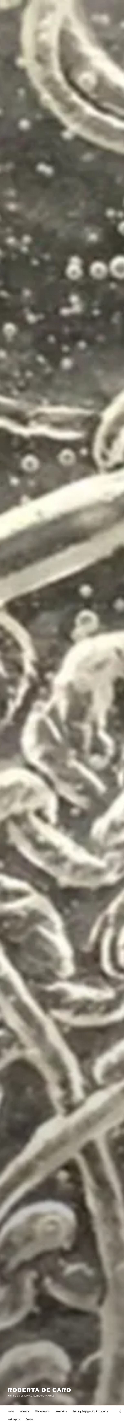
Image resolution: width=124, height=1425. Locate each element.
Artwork (59, 1411)
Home (11, 1411)
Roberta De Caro (39, 1390)
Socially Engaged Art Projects (89, 1411)
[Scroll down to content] (120, 1411)
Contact (30, 1419)
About (23, 1411)
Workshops (41, 1411)
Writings (12, 1419)
